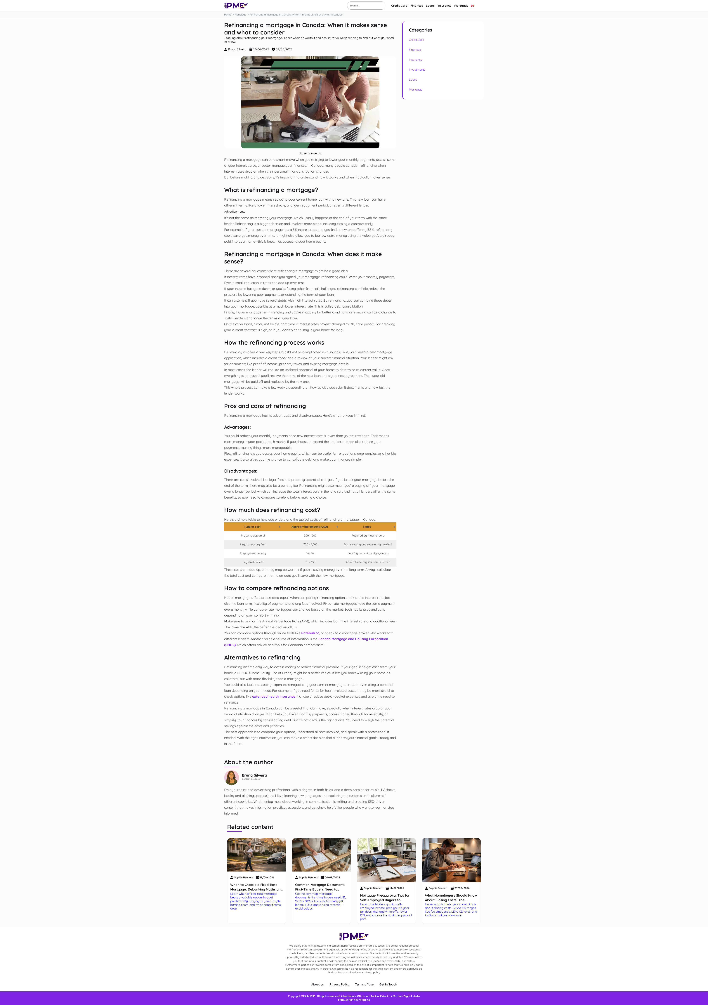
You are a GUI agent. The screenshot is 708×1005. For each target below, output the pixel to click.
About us (317, 984)
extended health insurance (273, 696)
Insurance (444, 5)
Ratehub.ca (310, 633)
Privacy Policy (339, 984)
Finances (416, 5)
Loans (430, 5)
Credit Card (399, 5)
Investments (417, 69)
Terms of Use (364, 984)
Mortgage (461, 5)
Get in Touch (388, 984)
